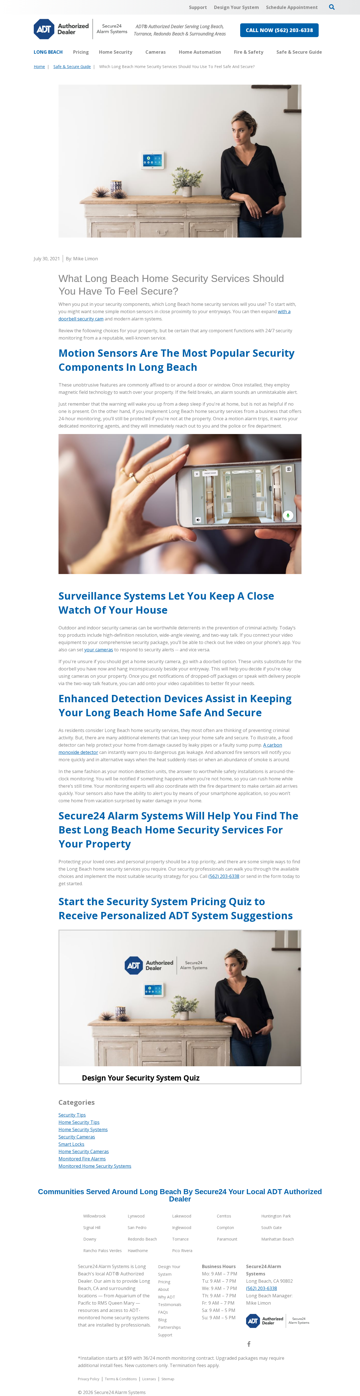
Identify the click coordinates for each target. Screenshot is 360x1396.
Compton (225, 1227)
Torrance (180, 1239)
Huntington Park (276, 1216)
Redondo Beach (142, 1239)
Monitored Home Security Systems (94, 1166)
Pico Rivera (182, 1250)
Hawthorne (138, 1250)
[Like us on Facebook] (249, 1345)
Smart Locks (71, 1144)
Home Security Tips (79, 1122)
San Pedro (137, 1227)
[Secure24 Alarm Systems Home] (80, 29)
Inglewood (181, 1227)
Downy (89, 1239)
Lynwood (136, 1216)
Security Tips (72, 1115)
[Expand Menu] (135, 52)
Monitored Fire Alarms (82, 1159)
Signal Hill (91, 1227)
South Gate (271, 1227)
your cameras (98, 650)
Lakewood (181, 1216)
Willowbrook (94, 1216)
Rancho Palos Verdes (102, 1250)
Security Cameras (76, 1137)
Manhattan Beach (277, 1239)
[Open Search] (332, 7)
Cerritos (224, 1216)
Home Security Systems (83, 1129)
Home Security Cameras (83, 1151)
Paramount (227, 1239)
